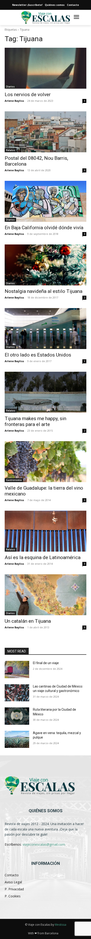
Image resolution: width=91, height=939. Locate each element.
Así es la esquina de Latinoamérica (42, 557)
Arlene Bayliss (14, 100)
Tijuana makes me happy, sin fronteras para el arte (35, 421)
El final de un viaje (46, 663)
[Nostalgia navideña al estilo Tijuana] (45, 264)
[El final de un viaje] (17, 669)
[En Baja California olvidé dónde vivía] (45, 201)
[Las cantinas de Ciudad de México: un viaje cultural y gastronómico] (17, 693)
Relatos (10, 150)
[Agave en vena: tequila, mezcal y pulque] (17, 739)
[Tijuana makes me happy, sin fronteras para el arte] (45, 392)
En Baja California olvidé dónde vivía (44, 227)
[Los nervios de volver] (45, 68)
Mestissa (60, 925)
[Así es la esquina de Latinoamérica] (45, 531)
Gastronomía (14, 480)
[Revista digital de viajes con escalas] (45, 17)
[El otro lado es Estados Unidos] (45, 328)
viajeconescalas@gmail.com (44, 844)
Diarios (10, 86)
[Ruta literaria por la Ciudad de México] (17, 716)
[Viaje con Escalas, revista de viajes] (45, 785)
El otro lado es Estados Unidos (38, 355)
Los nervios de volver (28, 94)
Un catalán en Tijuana (28, 621)
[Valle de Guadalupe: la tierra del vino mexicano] (45, 461)
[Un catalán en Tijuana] (45, 594)
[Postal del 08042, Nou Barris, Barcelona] (45, 131)
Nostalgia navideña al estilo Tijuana (43, 291)
